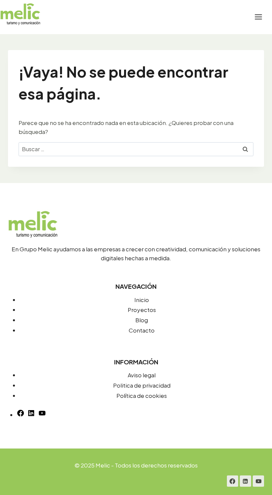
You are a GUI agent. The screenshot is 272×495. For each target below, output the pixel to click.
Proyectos (142, 309)
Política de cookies (141, 395)
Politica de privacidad (141, 385)
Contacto (142, 330)
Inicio (141, 299)
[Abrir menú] (261, 17)
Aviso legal (142, 375)
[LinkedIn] (245, 481)
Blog (141, 320)
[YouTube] (42, 414)
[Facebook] (232, 481)
